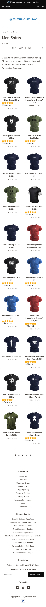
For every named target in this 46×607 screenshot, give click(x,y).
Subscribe (36, 574)
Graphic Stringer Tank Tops (23, 519)
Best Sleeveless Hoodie (23, 526)
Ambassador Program (23, 500)
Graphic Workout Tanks (23, 549)
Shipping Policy (23, 490)
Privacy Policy (23, 496)
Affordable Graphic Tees (23, 533)
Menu (7, 6)
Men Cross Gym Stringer (23, 553)
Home (4, 32)
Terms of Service (23, 493)
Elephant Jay (30, 597)
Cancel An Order (23, 483)
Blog (23, 503)
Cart (42, 6)
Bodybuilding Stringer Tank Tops (23, 522)
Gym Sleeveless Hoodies (23, 529)
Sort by (5, 43)
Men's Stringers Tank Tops (23, 539)
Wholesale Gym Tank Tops (23, 546)
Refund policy (23, 486)
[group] (11, 104)
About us (23, 476)
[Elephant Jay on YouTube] (28, 588)
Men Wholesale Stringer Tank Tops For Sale (23, 536)
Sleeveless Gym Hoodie (23, 543)
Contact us (23, 480)
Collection (23, 507)
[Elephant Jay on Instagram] (23, 588)
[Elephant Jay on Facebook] (17, 588)
